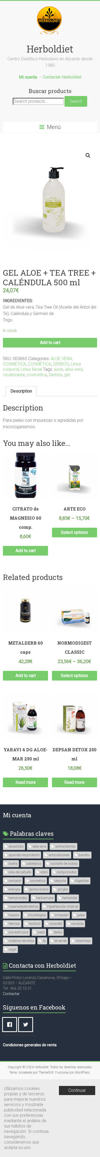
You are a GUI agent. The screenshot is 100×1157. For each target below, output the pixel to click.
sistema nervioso (21, 941)
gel (67, 374)
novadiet (55, 924)
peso (41, 932)
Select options (74, 532)
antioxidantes (65, 846)
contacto (15, 881)
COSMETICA (14, 364)
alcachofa (16, 846)
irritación (61, 915)
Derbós (55, 374)
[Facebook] (11, 1024)
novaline (77, 924)
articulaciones (59, 855)
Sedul (58, 932)
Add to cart (50, 342)
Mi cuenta (17, 815)
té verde (60, 941)
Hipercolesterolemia (23, 906)
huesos (14, 915)
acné (58, 369)
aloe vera (74, 369)
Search (76, 101)
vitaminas (83, 941)
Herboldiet (50, 48)
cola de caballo (20, 872)
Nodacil (34, 924)
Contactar (11, 994)
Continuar (77, 1090)
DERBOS (61, 364)
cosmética (37, 374)
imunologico (37, 915)
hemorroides (18, 898)
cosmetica (37, 881)
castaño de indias (64, 864)
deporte (60, 881)
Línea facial (31, 369)
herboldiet (69, 898)
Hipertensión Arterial (62, 906)
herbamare (44, 898)
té (44, 941)
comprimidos (67, 872)
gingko (62, 889)
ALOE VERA (61, 358)
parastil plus (18, 932)
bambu (84, 855)
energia (14, 889)
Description (21, 391)
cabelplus (33, 864)
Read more (25, 782)
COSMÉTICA (39, 364)
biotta (13, 864)
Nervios (14, 924)
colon (44, 872)
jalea (81, 915)
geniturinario (38, 889)
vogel (12, 949)
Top (95, 1152)
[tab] (21, 391)
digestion (82, 881)
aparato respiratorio (24, 855)
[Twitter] (27, 1024)
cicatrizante (14, 374)
